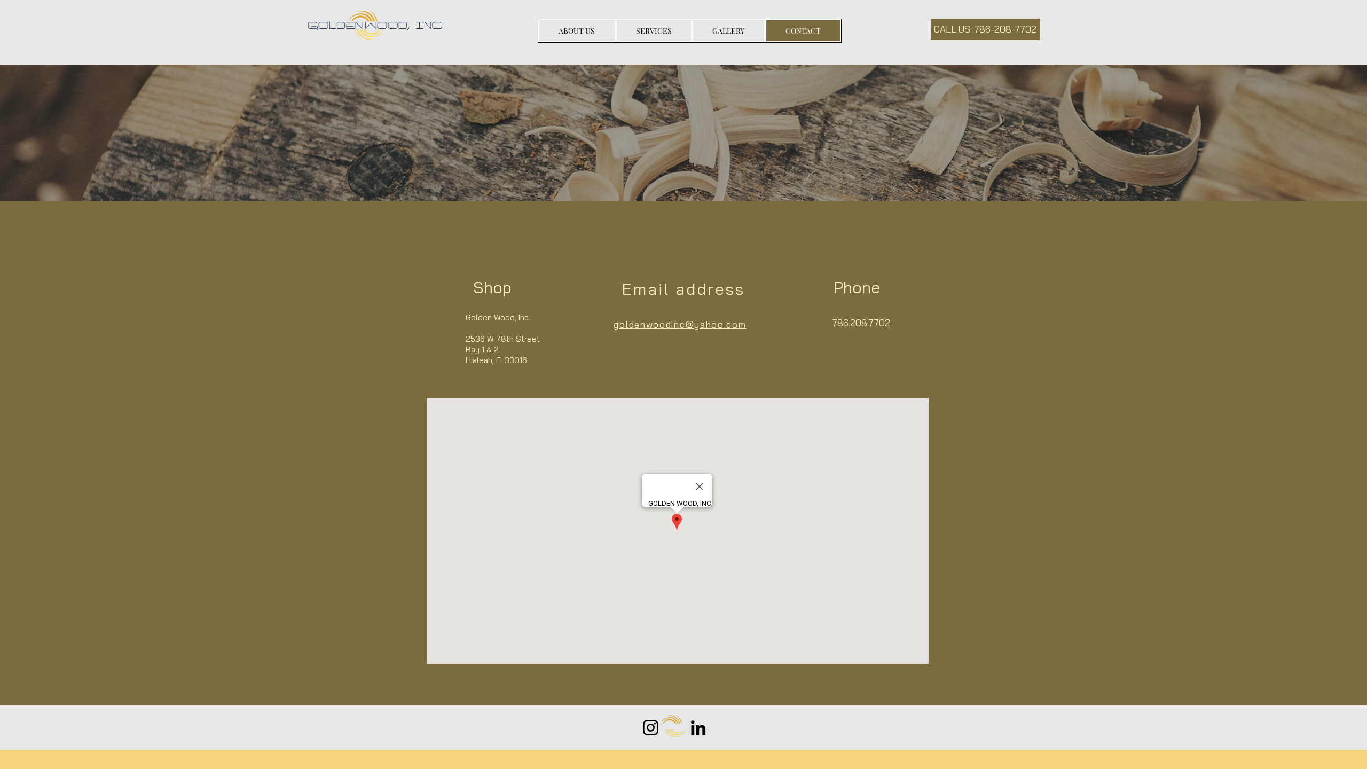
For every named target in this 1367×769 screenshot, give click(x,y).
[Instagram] (650, 727)
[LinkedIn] (698, 727)
